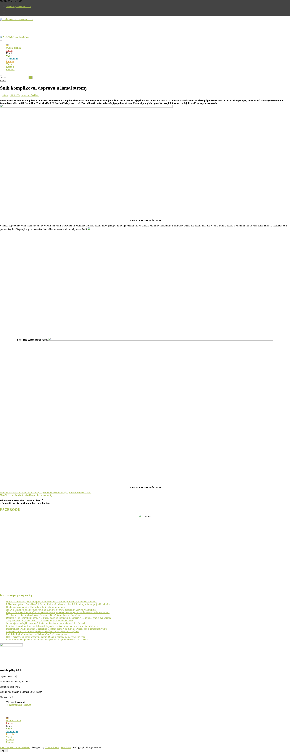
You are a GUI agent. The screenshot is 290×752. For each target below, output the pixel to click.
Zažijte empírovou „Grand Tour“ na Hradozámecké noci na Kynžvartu (39, 620)
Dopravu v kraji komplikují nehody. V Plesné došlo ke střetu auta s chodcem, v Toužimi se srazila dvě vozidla (58, 618)
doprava (25, 95)
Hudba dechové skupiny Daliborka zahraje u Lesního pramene (36, 607)
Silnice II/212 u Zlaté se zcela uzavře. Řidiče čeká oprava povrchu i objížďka (42, 631)
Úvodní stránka (13, 47)
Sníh (37, 95)
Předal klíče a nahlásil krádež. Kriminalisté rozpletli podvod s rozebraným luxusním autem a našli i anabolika (58, 612)
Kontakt (10, 67)
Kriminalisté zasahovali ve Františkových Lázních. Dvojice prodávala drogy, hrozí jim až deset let (52, 626)
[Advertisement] (35, 30)
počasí (32, 95)
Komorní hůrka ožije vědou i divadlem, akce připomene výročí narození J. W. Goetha (47, 639)
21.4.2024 (15, 95)
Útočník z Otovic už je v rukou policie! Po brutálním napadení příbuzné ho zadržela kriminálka (51, 601)
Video (9, 64)
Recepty (10, 61)
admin (5, 95)
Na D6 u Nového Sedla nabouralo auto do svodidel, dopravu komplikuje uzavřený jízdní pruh (51, 609)
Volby (9, 56)
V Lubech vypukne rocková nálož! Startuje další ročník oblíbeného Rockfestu (43, 615)
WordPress (66, 747)
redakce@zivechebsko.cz (18, 6)
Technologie (12, 58)
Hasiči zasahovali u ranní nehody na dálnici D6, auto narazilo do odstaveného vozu (45, 637)
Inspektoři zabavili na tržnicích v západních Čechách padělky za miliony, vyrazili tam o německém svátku (56, 628)
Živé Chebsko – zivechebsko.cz (15, 747)
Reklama (10, 69)
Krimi (9, 53)
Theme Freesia (52, 747)
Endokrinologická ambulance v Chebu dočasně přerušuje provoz (37, 634)
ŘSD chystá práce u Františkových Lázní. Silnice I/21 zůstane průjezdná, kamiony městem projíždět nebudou (58, 604)
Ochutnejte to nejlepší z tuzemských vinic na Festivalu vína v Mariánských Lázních (45, 623)
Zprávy (9, 50)
